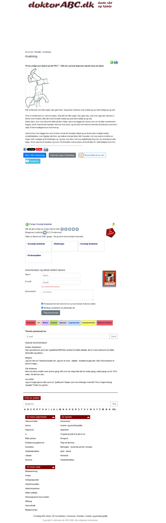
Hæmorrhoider (31, 421)
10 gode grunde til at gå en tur (72, 434)
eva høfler (29, 379)
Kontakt (80, 516)
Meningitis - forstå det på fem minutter (76, 446)
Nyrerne (28, 459)
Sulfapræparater (32, 479)
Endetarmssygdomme (34, 442)
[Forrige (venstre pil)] (112, 62)
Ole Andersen (31, 368)
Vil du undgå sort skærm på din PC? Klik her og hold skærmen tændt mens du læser (64, 65)
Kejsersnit (29, 429)
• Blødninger (58, 244)
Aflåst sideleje (31, 492)
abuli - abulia (65, 451)
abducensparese (32, 488)
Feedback (34, 161)
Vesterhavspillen (32, 484)
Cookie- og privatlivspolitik (71, 425)
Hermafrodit (30, 505)
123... (114, 409)
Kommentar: (31, 291)
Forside (37, 51)
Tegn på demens (67, 442)
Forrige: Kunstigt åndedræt (40, 224)
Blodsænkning (31, 471)
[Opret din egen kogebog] (109, 279)
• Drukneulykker (34, 255)
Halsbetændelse (32, 451)
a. (26, 434)
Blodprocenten (31, 509)
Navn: (28, 274)
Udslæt (28, 455)
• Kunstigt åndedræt (36, 244)
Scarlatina (29, 446)
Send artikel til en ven (94, 155)
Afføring (28, 501)
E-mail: (28, 281)
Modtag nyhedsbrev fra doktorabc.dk (59, 307)
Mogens (28, 357)
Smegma (64, 438)
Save (40, 149)
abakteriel (64, 429)
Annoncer (71, 516)
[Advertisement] (71, 29)
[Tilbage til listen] (113, 224)
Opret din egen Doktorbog (62, 155)
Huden (28, 475)
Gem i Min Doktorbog (34, 155)
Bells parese (30, 438)
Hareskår (64, 455)
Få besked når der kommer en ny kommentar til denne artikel (69, 303)
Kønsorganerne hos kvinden (37, 496)
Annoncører (65, 421)
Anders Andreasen (33, 347)
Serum (28, 425)
